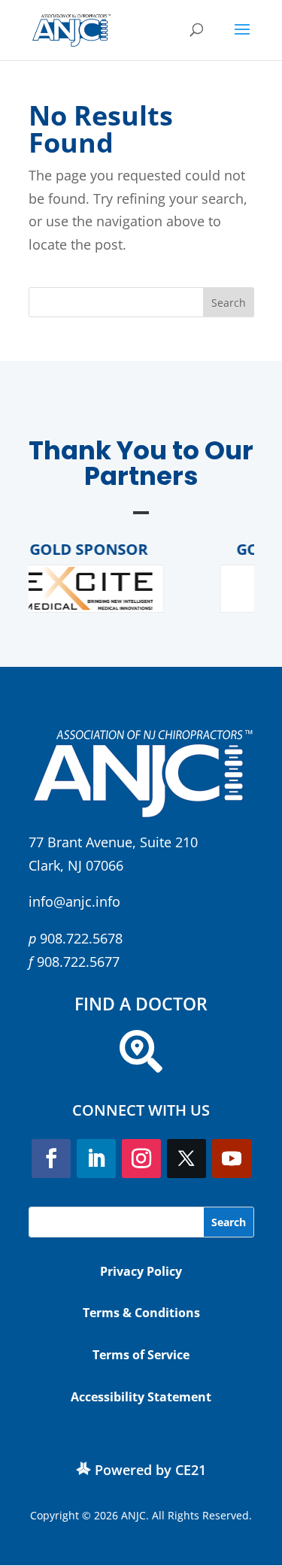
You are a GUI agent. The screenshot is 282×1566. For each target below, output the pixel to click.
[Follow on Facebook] (51, 1158)
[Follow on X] (186, 1158)
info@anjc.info (74, 901)
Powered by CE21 (150, 1470)
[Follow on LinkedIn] (96, 1158)
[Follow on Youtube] (231, 1158)
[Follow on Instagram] (141, 1158)
